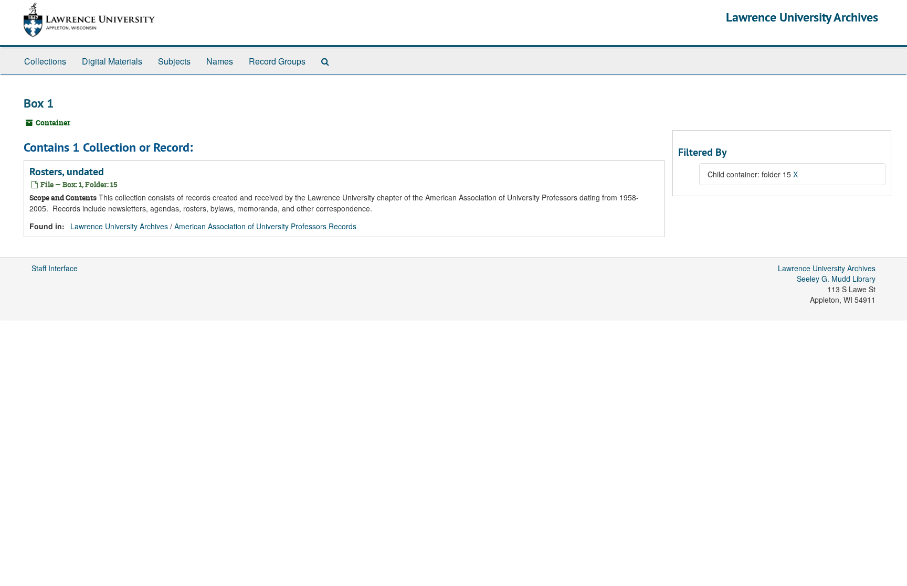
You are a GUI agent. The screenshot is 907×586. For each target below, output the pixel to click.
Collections (45, 61)
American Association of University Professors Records (265, 226)
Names (219, 61)
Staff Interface (54, 268)
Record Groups (277, 61)
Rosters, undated (66, 171)
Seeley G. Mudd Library (836, 278)
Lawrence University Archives (802, 17)
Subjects (174, 61)
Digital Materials (112, 61)
